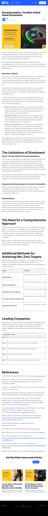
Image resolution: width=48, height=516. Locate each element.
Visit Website (22, 506)
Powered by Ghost (42, 505)
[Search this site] (32, 3)
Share (43, 19)
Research (18, 2)
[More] (23, 3)
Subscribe (42, 2)
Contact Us (29, 506)
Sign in (36, 2)
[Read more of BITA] (3, 19)
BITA (7, 18)
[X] (22, 504)
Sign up (16, 506)
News (12, 2)
